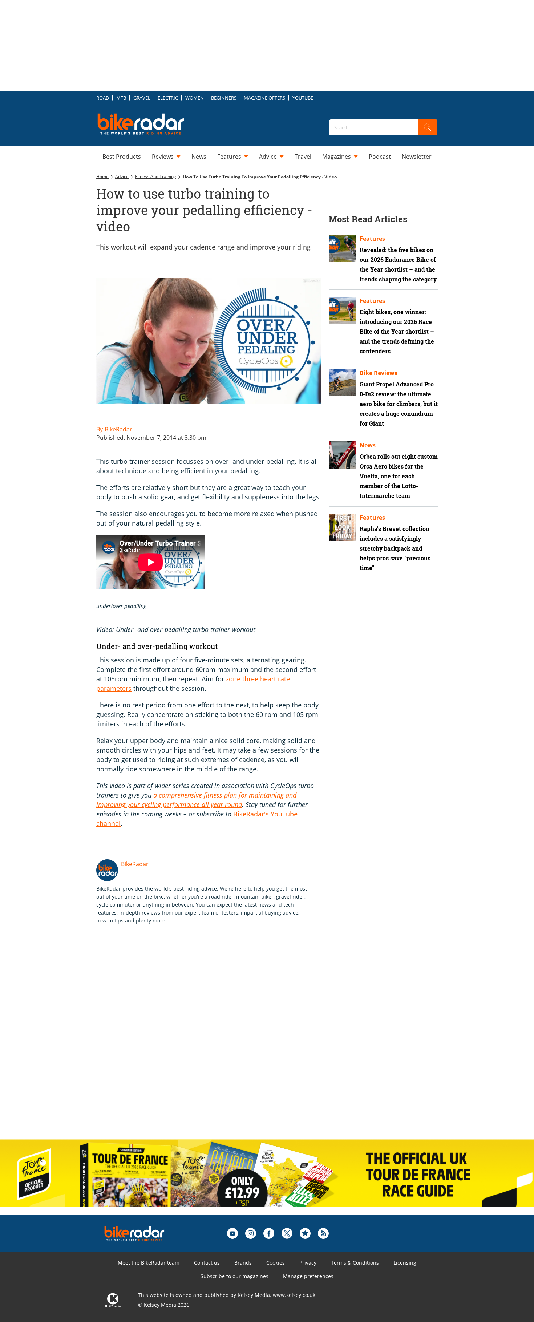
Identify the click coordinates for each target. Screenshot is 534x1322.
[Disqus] (216, 1039)
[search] (427, 127)
